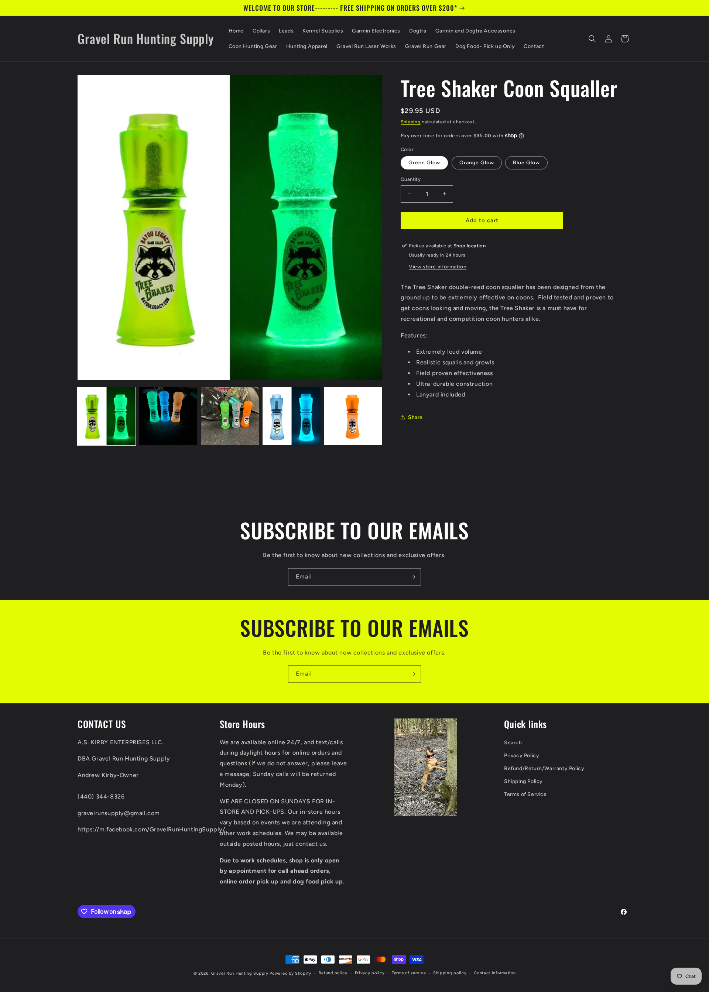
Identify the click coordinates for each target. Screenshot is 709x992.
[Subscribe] (412, 577)
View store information (437, 266)
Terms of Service (525, 795)
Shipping (411, 121)
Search (513, 742)
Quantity (411, 179)
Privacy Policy (521, 755)
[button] (592, 39)
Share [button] (415, 417)
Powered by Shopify (290, 973)
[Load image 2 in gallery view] (168, 416)
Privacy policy (370, 973)
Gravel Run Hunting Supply (239, 973)
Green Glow (424, 162)
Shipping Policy (523, 782)
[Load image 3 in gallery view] (230, 416)
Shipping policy (450, 973)
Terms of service (409, 973)
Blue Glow (526, 162)
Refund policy (333, 973)
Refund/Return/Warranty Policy (544, 768)
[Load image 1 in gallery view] (107, 416)
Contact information (495, 973)
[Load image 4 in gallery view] (292, 416)
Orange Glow (476, 162)
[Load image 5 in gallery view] (353, 416)
